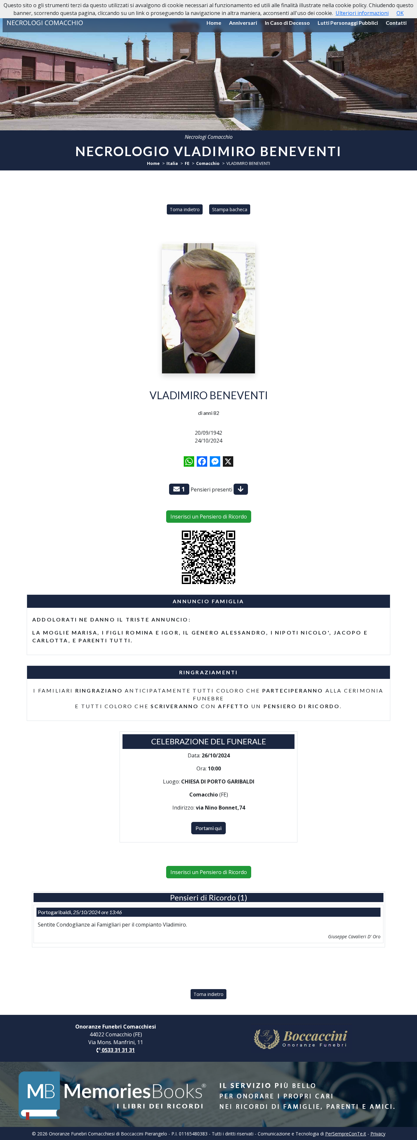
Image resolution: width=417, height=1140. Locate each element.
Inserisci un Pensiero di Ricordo (208, 516)
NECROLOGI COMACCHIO (45, 22)
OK (400, 13)
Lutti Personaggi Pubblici (348, 23)
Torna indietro (185, 209)
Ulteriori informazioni (362, 13)
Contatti (396, 23)
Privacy (377, 1134)
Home (214, 23)
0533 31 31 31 (117, 1050)
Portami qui (208, 828)
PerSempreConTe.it (345, 1134)
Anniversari (243, 23)
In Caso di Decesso (287, 23)
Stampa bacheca (229, 209)
